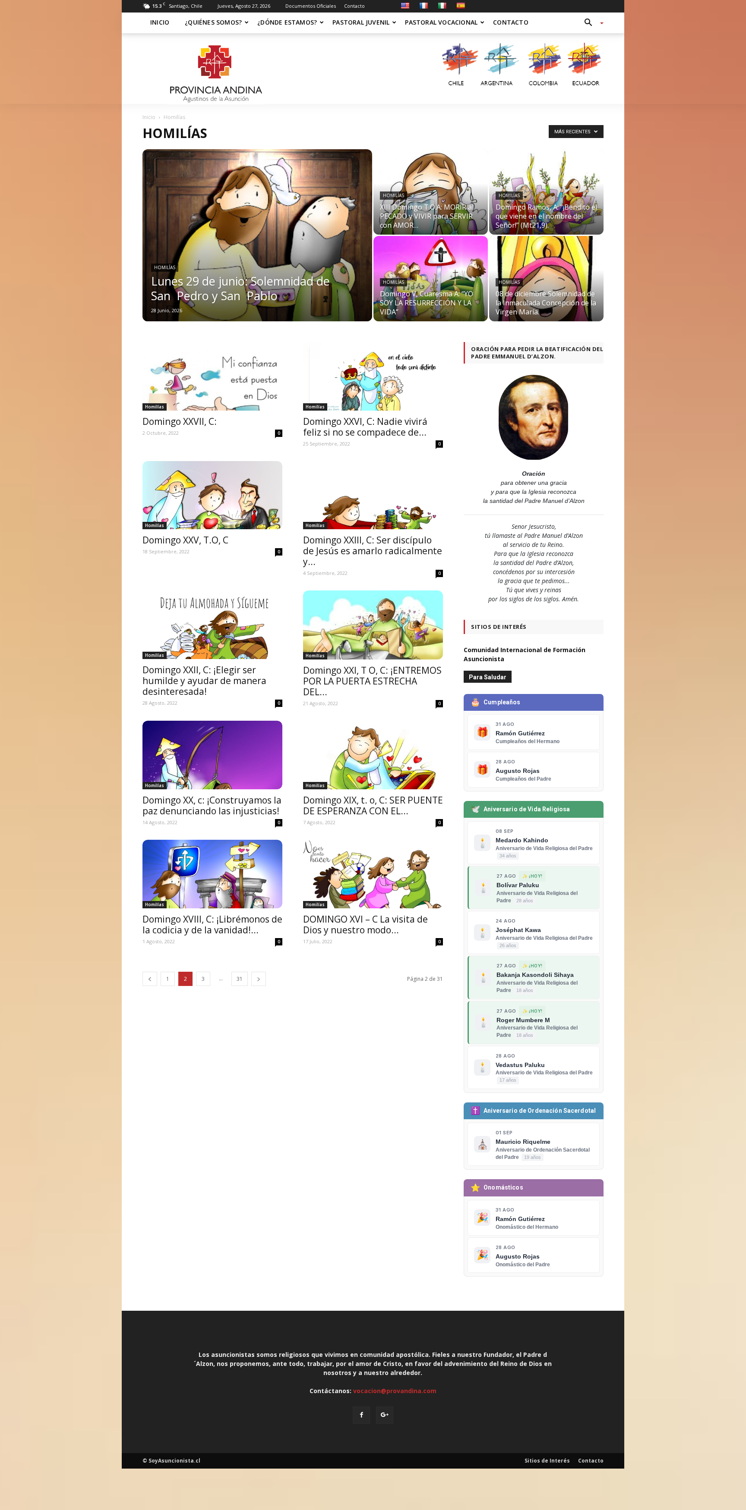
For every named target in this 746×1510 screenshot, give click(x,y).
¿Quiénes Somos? (213, 22)
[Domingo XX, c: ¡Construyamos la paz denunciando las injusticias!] (212, 755)
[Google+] (384, 1415)
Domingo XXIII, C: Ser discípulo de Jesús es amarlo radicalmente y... (372, 551)
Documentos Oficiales (310, 6)
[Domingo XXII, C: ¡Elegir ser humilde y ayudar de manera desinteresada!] (212, 624)
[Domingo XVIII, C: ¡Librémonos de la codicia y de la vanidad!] (212, 874)
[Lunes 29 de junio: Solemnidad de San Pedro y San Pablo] (257, 246)
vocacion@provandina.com (394, 1391)
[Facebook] (361, 1415)
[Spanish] (460, 5)
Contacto (354, 6)
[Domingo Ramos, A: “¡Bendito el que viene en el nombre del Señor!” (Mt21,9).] (546, 196)
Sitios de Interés (547, 1460)
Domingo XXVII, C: (180, 421)
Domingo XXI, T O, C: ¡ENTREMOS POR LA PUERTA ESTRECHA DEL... (372, 681)
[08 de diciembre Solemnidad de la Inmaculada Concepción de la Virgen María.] (546, 287)
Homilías (164, 267)
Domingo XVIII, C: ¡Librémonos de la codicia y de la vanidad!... (212, 924)
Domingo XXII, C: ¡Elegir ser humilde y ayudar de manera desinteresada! (204, 680)
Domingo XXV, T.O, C (185, 540)
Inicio (159, 22)
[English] (405, 5)
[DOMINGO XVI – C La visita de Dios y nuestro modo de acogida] (373, 874)
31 (240, 979)
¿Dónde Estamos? (287, 22)
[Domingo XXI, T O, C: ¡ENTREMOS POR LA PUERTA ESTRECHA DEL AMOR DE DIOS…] (373, 624)
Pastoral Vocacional (441, 22)
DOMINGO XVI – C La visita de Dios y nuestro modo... (365, 924)
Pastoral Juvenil (360, 22)
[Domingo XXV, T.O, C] (212, 495)
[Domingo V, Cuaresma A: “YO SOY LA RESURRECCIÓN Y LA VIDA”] (430, 281)
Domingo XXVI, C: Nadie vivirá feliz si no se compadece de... (365, 426)
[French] (423, 5)
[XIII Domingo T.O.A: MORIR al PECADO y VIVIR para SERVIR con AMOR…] (430, 192)
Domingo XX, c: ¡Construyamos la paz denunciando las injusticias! (211, 805)
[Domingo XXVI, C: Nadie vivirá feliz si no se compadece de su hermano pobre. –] (373, 376)
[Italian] (442, 5)
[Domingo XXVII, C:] (212, 376)
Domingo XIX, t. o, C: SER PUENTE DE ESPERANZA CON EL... (373, 805)
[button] (591, 23)
